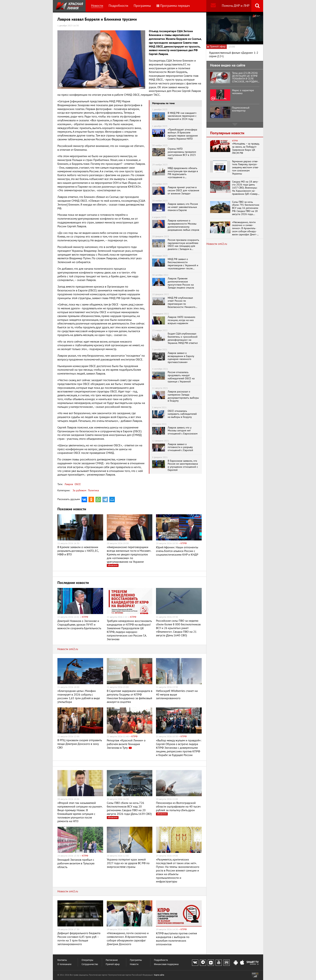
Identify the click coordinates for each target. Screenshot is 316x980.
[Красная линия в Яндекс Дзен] (211, 963)
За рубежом (79, 490)
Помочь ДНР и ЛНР (235, 6)
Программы (142, 6)
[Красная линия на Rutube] (226, 963)
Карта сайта (159, 975)
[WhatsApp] (98, 499)
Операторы (87, 960)
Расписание (112, 960)
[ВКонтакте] (84, 499)
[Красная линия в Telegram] (203, 963)
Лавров (69, 484)
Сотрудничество (90, 964)
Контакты (62, 960)
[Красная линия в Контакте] (195, 963)
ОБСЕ (77, 484)
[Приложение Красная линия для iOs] (242, 963)
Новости (97, 6)
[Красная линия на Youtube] (219, 963)
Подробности (118, 6)
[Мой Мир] (112, 499)
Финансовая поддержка (166, 964)
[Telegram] (105, 499)
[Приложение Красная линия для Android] (236, 963)
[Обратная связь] (213, 6)
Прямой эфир (113, 964)
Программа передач (175, 6)
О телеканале (64, 964)
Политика (93, 490)
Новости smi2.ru (67, 649)
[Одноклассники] (91, 499)
